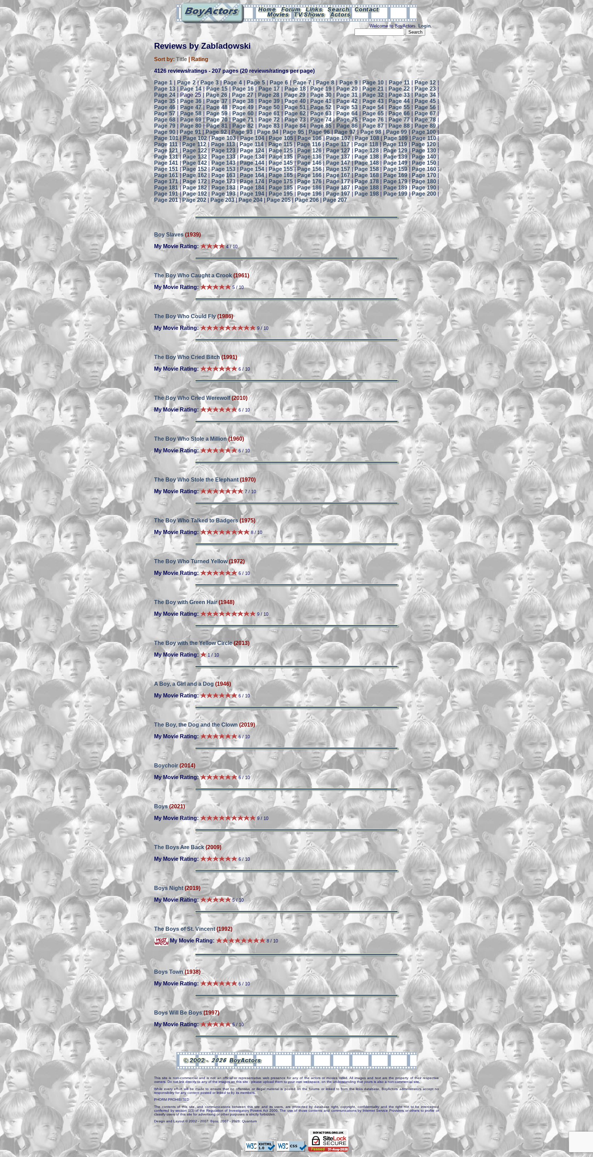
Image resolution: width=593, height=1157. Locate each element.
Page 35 (164, 101)
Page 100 (424, 132)
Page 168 (366, 175)
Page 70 (217, 120)
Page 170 (424, 175)
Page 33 (399, 95)
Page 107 (338, 138)
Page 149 (395, 163)
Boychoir (166, 765)
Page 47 (190, 107)
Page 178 (366, 181)
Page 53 (347, 107)
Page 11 (399, 82)
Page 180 (424, 181)
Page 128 (366, 150)
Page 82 (243, 126)
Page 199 (395, 194)
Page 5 (256, 82)
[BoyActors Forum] (291, 8)
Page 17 (269, 89)
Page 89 (425, 126)
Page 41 (321, 101)
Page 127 (338, 150)
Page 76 (373, 120)
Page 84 (295, 126)
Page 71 (243, 120)
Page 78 (425, 120)
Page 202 (194, 200)
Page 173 (223, 181)
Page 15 (217, 89)
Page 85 (321, 126)
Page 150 (424, 163)
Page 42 (347, 101)
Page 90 (164, 132)
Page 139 (395, 157)
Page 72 (269, 120)
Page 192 (195, 194)
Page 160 (424, 169)
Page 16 (243, 89)
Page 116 (309, 144)
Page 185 (281, 187)
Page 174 (252, 181)
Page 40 (295, 101)
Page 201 (166, 200)
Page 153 (223, 169)
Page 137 (338, 157)
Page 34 (425, 95)
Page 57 (164, 113)
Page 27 (242, 95)
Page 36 (190, 101)
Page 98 (371, 132)
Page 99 (396, 132)
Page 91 (190, 132)
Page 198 (366, 194)
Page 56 (425, 107)
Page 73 (295, 120)
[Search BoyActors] (339, 8)
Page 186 (309, 187)
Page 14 (190, 89)
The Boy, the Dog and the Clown (196, 725)
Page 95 (293, 132)
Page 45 (425, 101)
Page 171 (166, 181)
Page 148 (366, 163)
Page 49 (243, 107)
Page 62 (295, 113)
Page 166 (309, 175)
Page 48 (217, 107)
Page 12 (425, 82)
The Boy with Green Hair (185, 602)
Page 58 (190, 113)
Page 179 (395, 181)
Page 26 (216, 95)
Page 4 (232, 82)
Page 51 (295, 107)
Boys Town (168, 972)
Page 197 (338, 194)
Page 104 (252, 138)
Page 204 (251, 200)
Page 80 (190, 126)
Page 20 (347, 89)
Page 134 (252, 157)
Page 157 (338, 169)
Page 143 (223, 163)
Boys (161, 806)
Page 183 (223, 187)
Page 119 (395, 144)
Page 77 (399, 120)
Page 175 (281, 181)
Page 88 (399, 126)
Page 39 (269, 101)
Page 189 (395, 187)
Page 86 (347, 126)
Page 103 (223, 138)
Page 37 (217, 101)
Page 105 (281, 138)
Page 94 (267, 132)
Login (424, 25)
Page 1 (163, 82)
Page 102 (195, 138)
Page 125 (281, 150)
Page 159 (395, 169)
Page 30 (321, 95)
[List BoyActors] (340, 14)
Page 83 (269, 126)
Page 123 (223, 150)
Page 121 (166, 150)
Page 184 (252, 187)
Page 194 (252, 194)
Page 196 (309, 194)
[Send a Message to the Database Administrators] (367, 8)
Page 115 (280, 144)
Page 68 (164, 120)
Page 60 (243, 113)
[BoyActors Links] (314, 8)
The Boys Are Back (179, 847)
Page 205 (279, 200)
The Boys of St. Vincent (184, 929)
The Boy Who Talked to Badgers (196, 520)
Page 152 (195, 169)
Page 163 (223, 175)
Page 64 (347, 113)
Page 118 (366, 144)
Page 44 (399, 101)
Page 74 (321, 120)
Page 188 (366, 187)
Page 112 (194, 144)
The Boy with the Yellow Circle (193, 643)
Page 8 (325, 82)
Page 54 (373, 107)
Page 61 (269, 113)
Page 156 (309, 169)
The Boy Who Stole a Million (190, 439)
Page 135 (281, 157)
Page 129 (395, 150)
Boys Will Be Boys (178, 1013)
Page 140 (424, 157)
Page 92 (216, 132)
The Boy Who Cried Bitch (187, 357)
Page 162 (195, 175)
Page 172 (195, 181)
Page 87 (373, 126)
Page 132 (195, 157)
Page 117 (338, 144)
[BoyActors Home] (267, 8)
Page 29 (294, 95)
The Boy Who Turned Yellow (191, 561)
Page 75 (347, 120)
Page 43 (373, 101)
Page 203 (222, 200)
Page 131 (166, 157)
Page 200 (424, 194)
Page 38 (243, 101)
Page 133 (223, 157)
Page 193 (223, 194)
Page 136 (309, 157)
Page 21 (373, 89)
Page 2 (186, 82)
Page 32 (373, 95)
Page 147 (338, 163)
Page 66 (399, 113)
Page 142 (195, 163)
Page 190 (424, 187)
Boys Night (168, 888)
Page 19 (321, 89)
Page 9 (348, 82)
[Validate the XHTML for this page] (260, 1148)
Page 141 (166, 163)
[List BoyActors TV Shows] (309, 14)
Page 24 (164, 95)
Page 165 (281, 175)
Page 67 (425, 113)
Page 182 (195, 187)
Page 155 (281, 169)
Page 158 (366, 169)
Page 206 (307, 200)
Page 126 (309, 150)
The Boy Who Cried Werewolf (192, 398)
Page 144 (252, 163)
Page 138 (366, 157)
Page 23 (425, 89)
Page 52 (321, 107)
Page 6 (279, 82)
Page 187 (338, 187)
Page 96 (319, 132)
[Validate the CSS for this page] (292, 1148)
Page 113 (223, 144)
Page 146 (309, 163)
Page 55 (399, 107)
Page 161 (166, 175)
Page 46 (164, 107)
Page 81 (217, 126)
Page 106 (310, 138)
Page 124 (252, 150)
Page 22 (399, 89)
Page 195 (281, 194)
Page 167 (338, 175)
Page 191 (166, 194)
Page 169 (395, 175)
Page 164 (252, 175)
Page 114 (252, 144)
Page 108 (367, 138)
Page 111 (166, 144)
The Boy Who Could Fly (185, 316)
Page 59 (217, 113)
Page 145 (281, 163)
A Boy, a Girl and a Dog (184, 684)
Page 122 (195, 150)
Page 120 (423, 144)
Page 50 (269, 107)
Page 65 (373, 113)
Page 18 (295, 89)
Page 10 (373, 82)
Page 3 (209, 82)
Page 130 (424, 150)
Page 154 (252, 169)
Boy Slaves (169, 235)
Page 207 (335, 200)
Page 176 (309, 181)
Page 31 (347, 95)
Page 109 (396, 138)
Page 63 (321, 113)
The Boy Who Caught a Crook (193, 275)
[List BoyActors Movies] (278, 14)
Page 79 (164, 126)
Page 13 (164, 89)
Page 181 (166, 187)
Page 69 (190, 120)
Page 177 (338, 181)
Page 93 (242, 132)
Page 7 (302, 82)
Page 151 (166, 169)
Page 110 (424, 138)
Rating (199, 59)
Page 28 (268, 95)
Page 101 (166, 138)
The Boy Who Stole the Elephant (196, 480)
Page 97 (345, 132)
